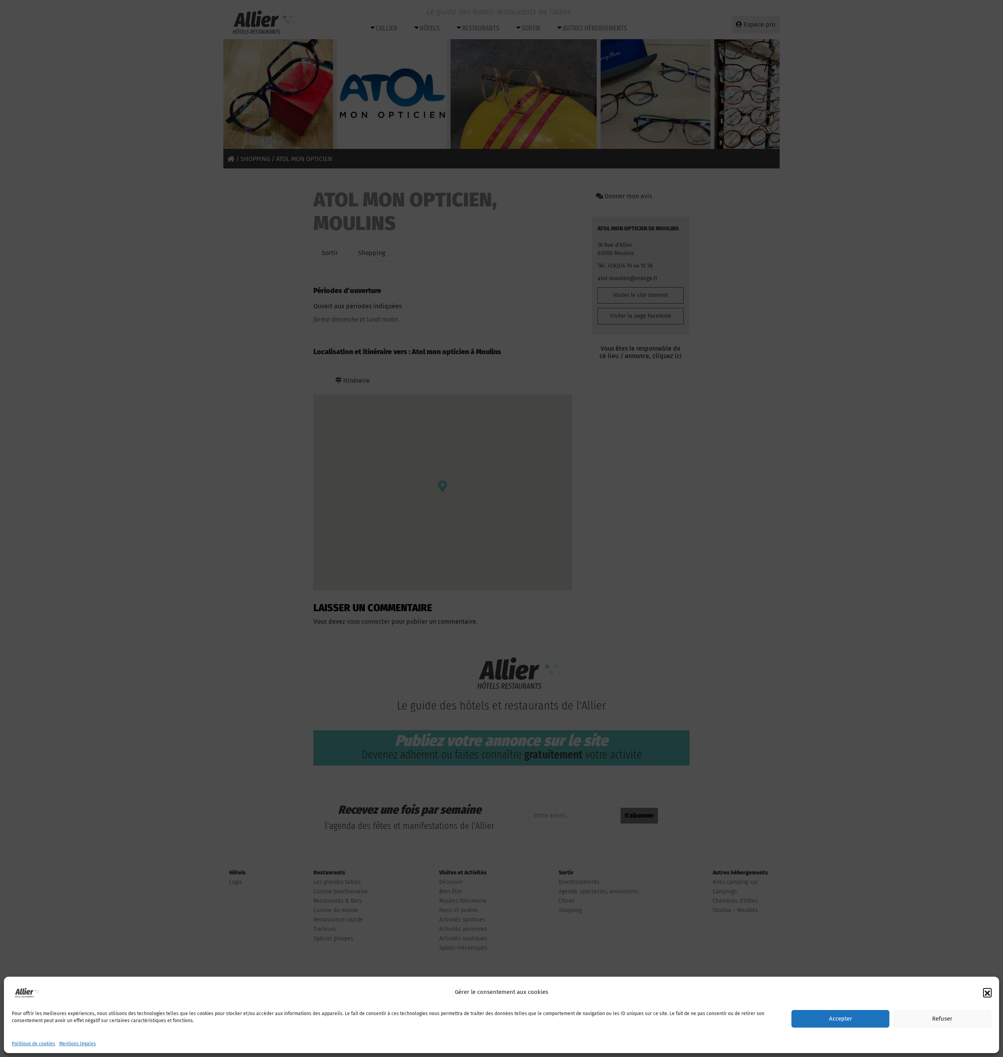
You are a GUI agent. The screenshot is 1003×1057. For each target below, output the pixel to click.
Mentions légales (77, 1043)
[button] (987, 992)
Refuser (942, 1019)
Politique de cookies (33, 1043)
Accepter (840, 1019)
